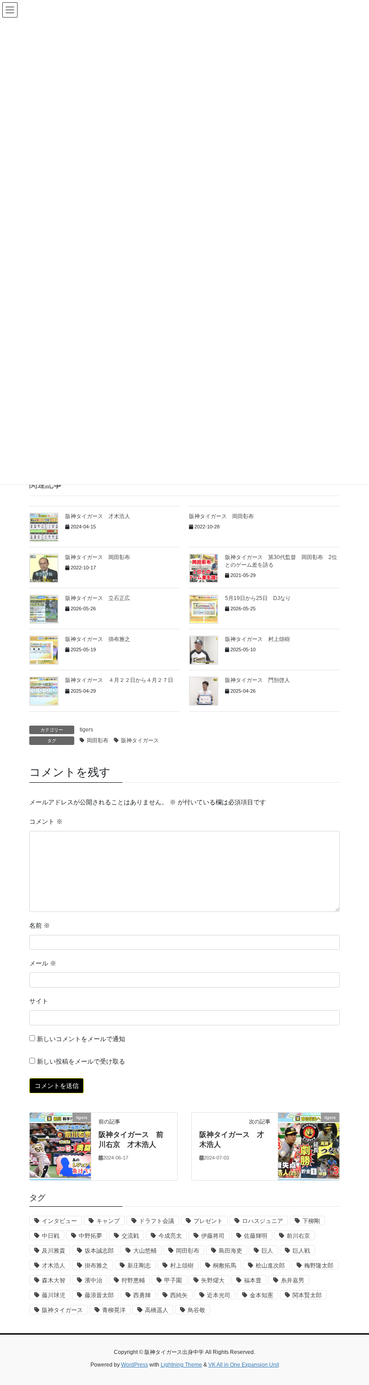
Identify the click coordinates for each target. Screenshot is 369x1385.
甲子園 (173, 1280)
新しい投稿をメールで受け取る (81, 1061)
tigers (86, 729)
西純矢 (179, 1295)
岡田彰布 (97, 740)
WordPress (134, 1365)
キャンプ (108, 1221)
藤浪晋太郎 (99, 1295)
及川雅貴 (53, 1250)
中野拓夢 (90, 1235)
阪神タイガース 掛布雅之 (97, 639)
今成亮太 (170, 1235)
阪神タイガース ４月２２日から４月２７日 (119, 680)
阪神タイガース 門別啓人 (257, 680)
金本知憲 (261, 1295)
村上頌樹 (182, 1265)
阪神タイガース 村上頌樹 (257, 639)
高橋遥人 (156, 1310)
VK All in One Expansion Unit (243, 1365)
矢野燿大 (213, 1280)
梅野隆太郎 (318, 1265)
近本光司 (218, 1295)
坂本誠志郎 (99, 1250)
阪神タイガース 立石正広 (97, 598)
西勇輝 (142, 1295)
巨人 (267, 1250)
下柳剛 (311, 1221)
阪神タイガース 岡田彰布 (221, 516)
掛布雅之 (96, 1265)
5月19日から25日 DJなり (258, 598)
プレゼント (208, 1221)
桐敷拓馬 (224, 1265)
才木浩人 (53, 1265)
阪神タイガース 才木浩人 (97, 516)
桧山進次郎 (270, 1265)
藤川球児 (53, 1295)
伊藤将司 (213, 1235)
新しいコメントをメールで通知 (81, 1038)
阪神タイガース (140, 740)
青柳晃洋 (114, 1310)
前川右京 (298, 1235)
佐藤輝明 (255, 1235)
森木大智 (53, 1280)
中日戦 (50, 1235)
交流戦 (130, 1235)
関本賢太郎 (307, 1295)
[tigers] (60, 1146)
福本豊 (252, 1280)
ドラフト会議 (156, 1221)
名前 (39, 925)
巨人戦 (301, 1250)
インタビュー (59, 1221)
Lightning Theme (181, 1365)
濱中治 (93, 1280)
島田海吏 (230, 1250)
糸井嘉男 (292, 1280)
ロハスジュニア (262, 1221)
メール (42, 963)
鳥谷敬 (196, 1310)
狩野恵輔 (133, 1280)
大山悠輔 (145, 1250)
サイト (38, 1001)
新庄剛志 (139, 1265)
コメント (46, 821)
